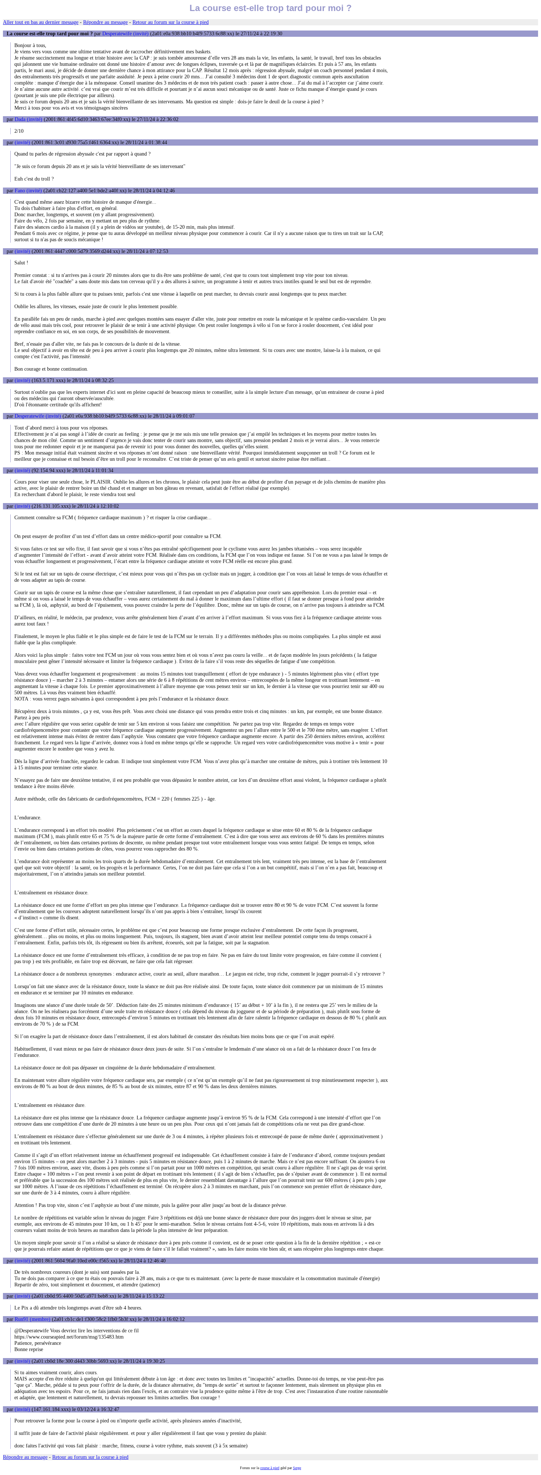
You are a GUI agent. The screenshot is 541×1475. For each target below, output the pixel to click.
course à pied (269, 1468)
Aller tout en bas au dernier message (40, 22)
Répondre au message (105, 22)
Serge (297, 1468)
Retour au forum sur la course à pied (170, 22)
